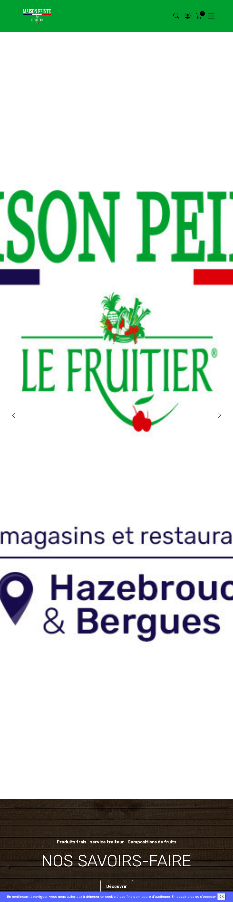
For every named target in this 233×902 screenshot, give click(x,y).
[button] (187, 16)
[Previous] (13, 415)
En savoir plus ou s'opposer (194, 897)
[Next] (219, 415)
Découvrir (116, 886)
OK (221, 897)
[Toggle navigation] (211, 16)
